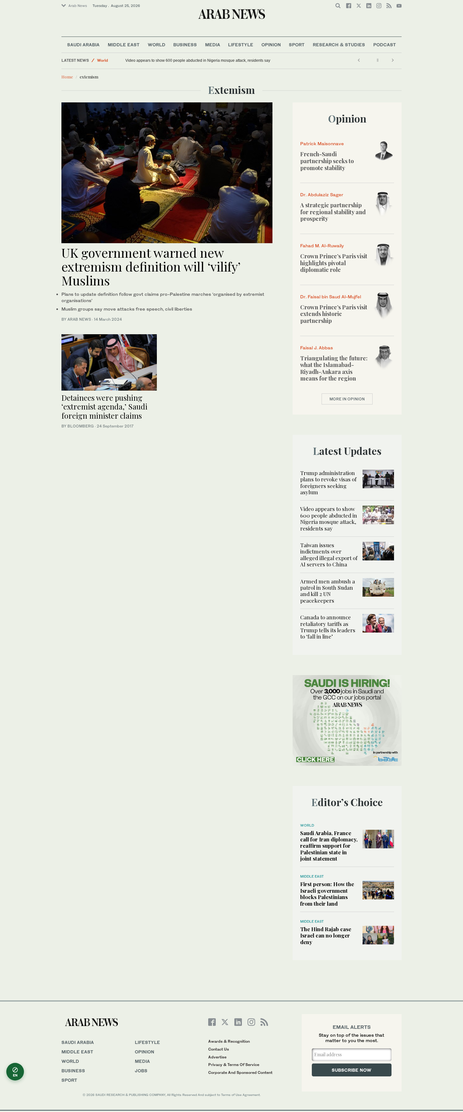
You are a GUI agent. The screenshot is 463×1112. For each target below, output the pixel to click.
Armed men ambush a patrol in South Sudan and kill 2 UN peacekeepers (327, 591)
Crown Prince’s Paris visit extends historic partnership (333, 313)
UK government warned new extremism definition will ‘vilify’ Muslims (150, 266)
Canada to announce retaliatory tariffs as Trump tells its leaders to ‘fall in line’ (327, 627)
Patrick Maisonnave (322, 143)
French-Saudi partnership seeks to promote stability (327, 160)
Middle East (124, 44)
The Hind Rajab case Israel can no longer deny (325, 935)
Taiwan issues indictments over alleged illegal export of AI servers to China (328, 555)
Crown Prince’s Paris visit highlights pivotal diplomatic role (333, 262)
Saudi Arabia (83, 44)
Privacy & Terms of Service (233, 1064)
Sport (297, 44)
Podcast (384, 44)
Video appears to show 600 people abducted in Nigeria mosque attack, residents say (197, 60)
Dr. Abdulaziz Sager (321, 194)
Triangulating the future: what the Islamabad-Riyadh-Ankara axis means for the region (334, 368)
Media (212, 44)
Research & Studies (339, 44)
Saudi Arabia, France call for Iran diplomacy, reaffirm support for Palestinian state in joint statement (328, 845)
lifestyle (147, 1042)
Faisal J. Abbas (316, 347)
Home (67, 76)
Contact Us (218, 1049)
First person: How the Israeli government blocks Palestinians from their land (327, 893)
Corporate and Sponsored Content (240, 1072)
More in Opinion (347, 399)
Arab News (77, 5)
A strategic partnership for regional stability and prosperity (333, 211)
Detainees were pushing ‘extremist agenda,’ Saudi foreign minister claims (104, 407)
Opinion (271, 44)
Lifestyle (240, 44)
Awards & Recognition (229, 1041)
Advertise (217, 1057)
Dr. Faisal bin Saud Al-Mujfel (330, 296)
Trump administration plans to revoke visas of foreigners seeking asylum (328, 482)
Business (185, 44)
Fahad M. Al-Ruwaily (322, 245)
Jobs (141, 1070)
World (156, 44)
